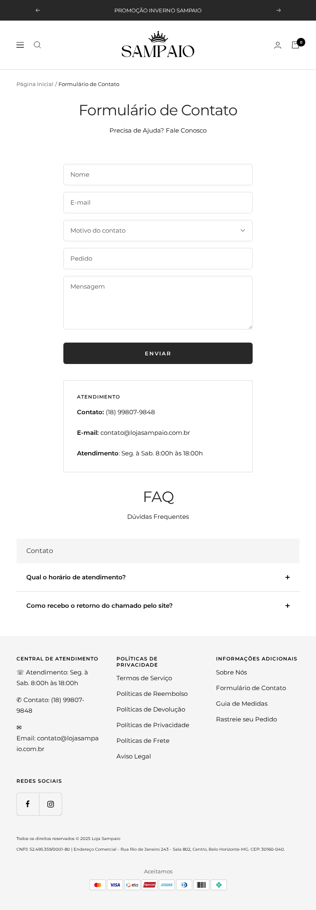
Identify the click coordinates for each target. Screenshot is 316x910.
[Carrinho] (295, 45)
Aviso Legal (133, 756)
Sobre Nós (231, 672)
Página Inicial (34, 84)
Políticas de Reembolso (152, 694)
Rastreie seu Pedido (246, 719)
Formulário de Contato (251, 688)
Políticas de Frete (143, 740)
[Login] (277, 45)
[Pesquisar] (37, 45)
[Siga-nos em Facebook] (27, 804)
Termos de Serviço (144, 678)
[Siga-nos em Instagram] (50, 804)
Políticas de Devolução (150, 709)
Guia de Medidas (241, 703)
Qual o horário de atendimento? (76, 577)
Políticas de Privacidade (152, 725)
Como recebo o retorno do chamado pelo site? (99, 605)
